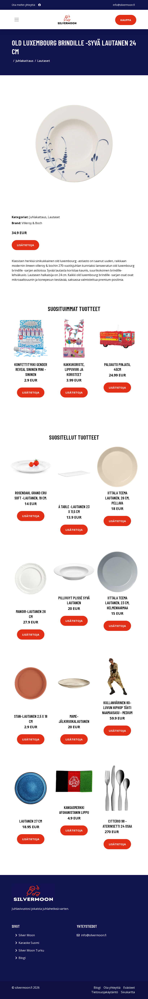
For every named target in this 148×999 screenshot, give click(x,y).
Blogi (22, 958)
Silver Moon (27, 935)
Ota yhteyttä (112, 988)
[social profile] (39, 4)
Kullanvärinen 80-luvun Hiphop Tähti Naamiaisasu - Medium (117, 707)
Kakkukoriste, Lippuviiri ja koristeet (74, 369)
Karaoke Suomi (29, 943)
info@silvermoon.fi (124, 5)
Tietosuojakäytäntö (104, 992)
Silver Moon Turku (31, 950)
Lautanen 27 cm (30, 821)
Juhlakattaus (24, 61)
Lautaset (43, 61)
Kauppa (125, 20)
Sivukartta (128, 992)
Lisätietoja (25, 245)
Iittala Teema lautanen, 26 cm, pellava (117, 498)
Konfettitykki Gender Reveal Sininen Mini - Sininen (30, 369)
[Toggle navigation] (16, 19)
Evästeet (129, 988)
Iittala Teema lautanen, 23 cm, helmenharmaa (117, 603)
